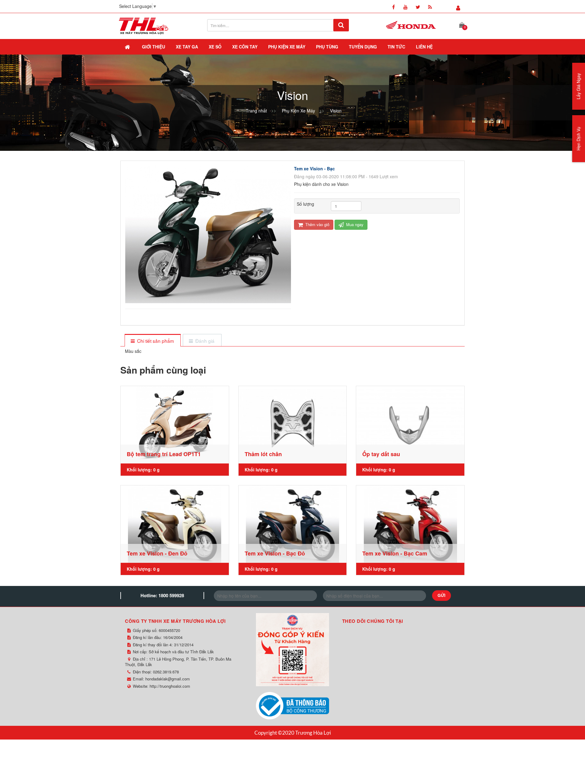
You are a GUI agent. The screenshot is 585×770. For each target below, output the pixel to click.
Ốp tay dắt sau (381, 454)
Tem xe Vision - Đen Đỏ (157, 553)
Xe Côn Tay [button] (244, 47)
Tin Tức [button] (396, 47)
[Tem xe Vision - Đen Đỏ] (175, 524)
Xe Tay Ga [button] (187, 47)
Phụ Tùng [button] (327, 47)
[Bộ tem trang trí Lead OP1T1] (175, 424)
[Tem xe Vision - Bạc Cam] (410, 524)
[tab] (152, 341)
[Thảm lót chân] (293, 424)
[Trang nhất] (128, 46)
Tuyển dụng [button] (363, 47)
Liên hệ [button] (424, 47)
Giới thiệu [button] (153, 47)
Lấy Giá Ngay (578, 86)
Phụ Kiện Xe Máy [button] (286, 47)
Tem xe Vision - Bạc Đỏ (275, 553)
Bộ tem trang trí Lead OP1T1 (164, 454)
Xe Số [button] (215, 47)
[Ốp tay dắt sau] (410, 424)
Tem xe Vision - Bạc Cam (394, 553)
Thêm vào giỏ (316, 224)
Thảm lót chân (263, 454)
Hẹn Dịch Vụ (578, 139)
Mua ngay (354, 224)
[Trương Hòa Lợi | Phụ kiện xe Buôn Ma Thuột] (143, 25)
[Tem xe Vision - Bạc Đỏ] (293, 524)
